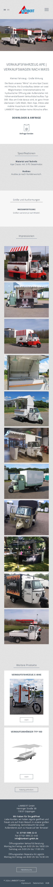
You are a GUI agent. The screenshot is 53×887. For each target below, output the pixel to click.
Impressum (26, 883)
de (5, 9)
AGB (47, 883)
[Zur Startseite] (26, 10)
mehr (26, 719)
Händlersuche (26, 869)
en (8, 9)
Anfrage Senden (26, 133)
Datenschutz (38, 883)
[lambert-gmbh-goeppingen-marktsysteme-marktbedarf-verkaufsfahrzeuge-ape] (26, 626)
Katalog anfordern (26, 789)
